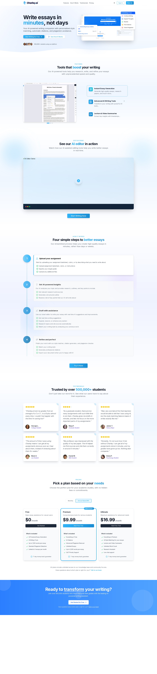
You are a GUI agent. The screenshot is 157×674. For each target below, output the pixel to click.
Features (66, 3)
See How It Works (57, 37)
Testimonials (84, 3)
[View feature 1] (47, 123)
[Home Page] (24, 2)
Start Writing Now (78, 216)
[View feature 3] (52, 123)
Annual (83, 500)
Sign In (120, 3)
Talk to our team (96, 570)
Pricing (91, 3)
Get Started (41, 525)
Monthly (70, 500)
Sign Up (129, 3)
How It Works (74, 3)
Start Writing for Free (32, 37)
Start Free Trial (78, 525)
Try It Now (78, 366)
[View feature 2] (49, 123)
